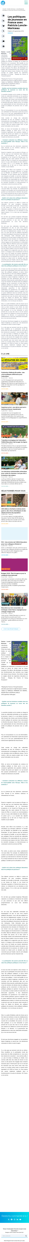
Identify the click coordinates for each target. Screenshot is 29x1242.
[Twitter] (9, 1219)
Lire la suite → (5, 389)
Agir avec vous (6, 435)
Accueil (4, 8)
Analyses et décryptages (8, 368)
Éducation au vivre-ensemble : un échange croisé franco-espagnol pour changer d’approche (14, 609)
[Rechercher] (26, 1236)
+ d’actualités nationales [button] (10, 629)
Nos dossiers (5, 603)
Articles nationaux (11, 8)
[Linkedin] (17, 1219)
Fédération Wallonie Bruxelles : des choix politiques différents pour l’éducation (13, 374)
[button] (3, 15)
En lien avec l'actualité (8, 467)
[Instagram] (14, 1219)
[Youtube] (20, 1219)
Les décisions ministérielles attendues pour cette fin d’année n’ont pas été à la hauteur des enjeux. (14, 473)
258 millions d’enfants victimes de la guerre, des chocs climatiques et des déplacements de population (13, 511)
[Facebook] (11, 1219)
